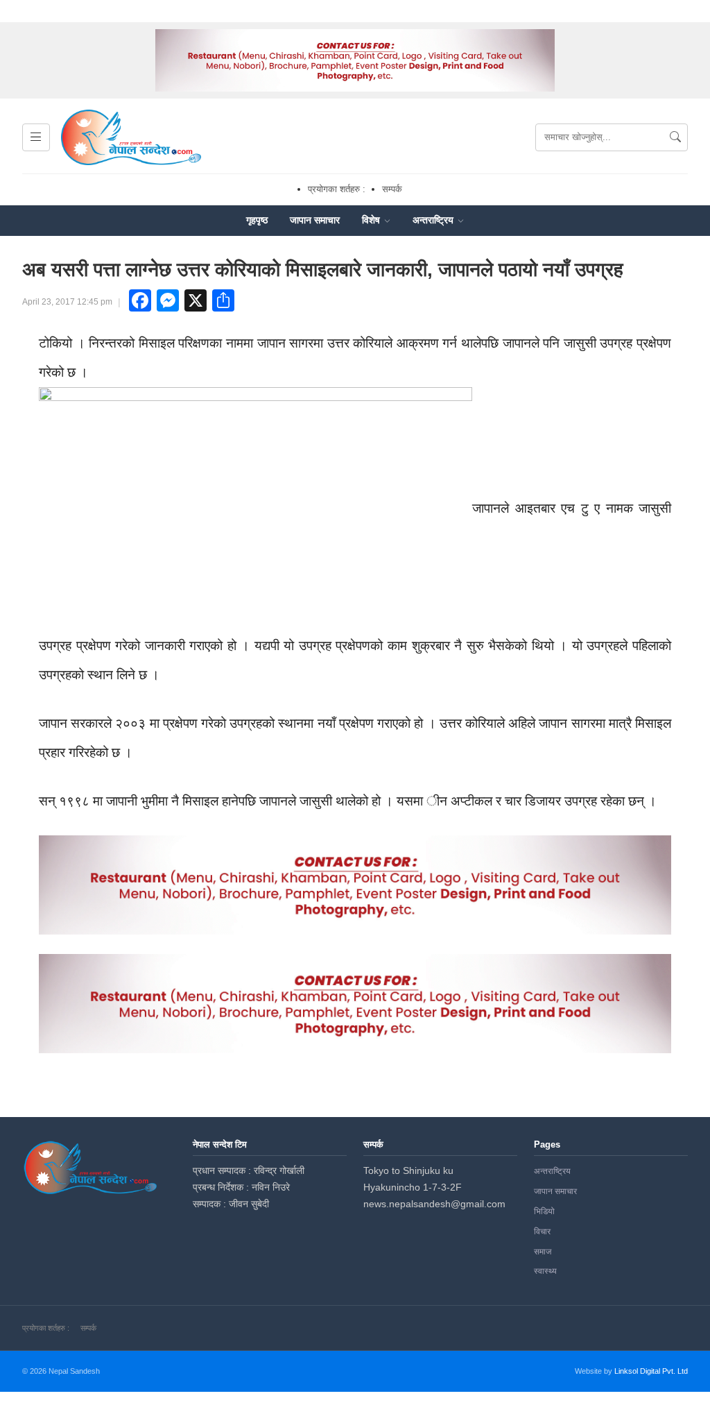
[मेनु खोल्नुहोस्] (36, 137)
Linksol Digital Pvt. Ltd (651, 1371)
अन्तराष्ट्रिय (434, 219)
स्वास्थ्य (545, 1271)
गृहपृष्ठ (257, 219)
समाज (542, 1252)
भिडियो (544, 1211)
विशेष (372, 219)
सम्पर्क (392, 189)
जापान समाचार (315, 219)
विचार (542, 1231)
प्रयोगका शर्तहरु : (336, 189)
